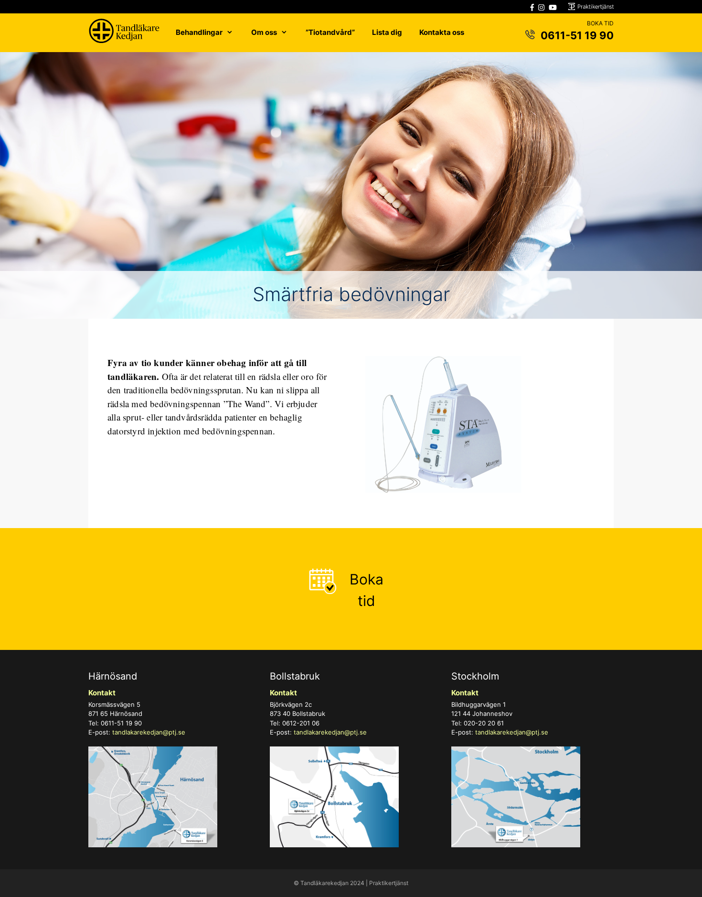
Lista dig (387, 32)
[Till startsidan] (124, 32)
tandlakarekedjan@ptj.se (148, 732)
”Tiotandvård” (330, 32)
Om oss (264, 32)
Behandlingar (199, 32)
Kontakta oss (441, 32)
